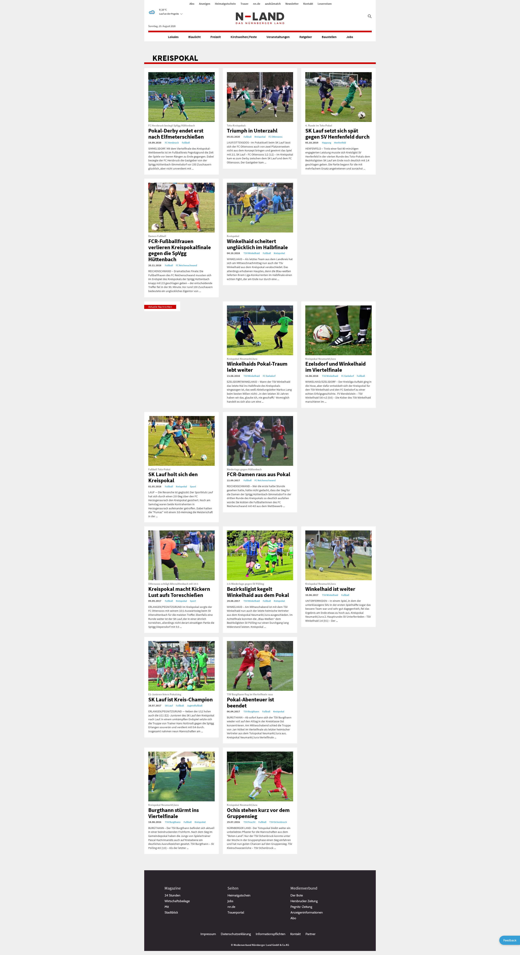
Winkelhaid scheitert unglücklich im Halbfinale (257, 244)
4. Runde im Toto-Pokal (318, 125)
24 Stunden (172, 895)
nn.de (256, 3)
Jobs (349, 37)
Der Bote (296, 895)
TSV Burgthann (251, 711)
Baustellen (329, 37)
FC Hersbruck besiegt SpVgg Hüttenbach (171, 125)
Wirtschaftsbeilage (177, 901)
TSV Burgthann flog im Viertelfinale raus (250, 694)
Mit (167, 907)
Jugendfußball (194, 705)
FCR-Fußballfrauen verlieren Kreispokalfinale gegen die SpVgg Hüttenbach (179, 250)
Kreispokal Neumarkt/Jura (242, 359)
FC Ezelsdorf (269, 375)
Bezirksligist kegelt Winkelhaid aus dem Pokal (258, 591)
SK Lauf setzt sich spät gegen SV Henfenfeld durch (337, 133)
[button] (170, 14)
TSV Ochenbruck (278, 822)
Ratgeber (305, 37)
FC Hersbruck (172, 142)
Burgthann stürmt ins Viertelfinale (173, 812)
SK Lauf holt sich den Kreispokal (173, 477)
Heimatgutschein (225, 3)
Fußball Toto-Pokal (159, 469)
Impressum (208, 934)
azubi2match (273, 3)
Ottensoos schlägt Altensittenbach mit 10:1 (173, 584)
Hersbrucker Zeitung (304, 901)
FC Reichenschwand (186, 265)
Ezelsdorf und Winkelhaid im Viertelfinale (335, 366)
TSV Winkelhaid (252, 253)
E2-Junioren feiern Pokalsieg (164, 694)
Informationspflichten (270, 934)
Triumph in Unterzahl (252, 130)
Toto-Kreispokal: (236, 125)
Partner (310, 934)
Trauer (244, 3)
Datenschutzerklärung (236, 934)
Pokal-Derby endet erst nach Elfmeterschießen (176, 133)
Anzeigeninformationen (306, 912)
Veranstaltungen (278, 37)
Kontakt (308, 3)
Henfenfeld (340, 142)
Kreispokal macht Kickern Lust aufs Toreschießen (179, 591)
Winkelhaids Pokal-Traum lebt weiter (257, 366)
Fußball (186, 142)
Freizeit (215, 37)
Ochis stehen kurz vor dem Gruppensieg (258, 812)
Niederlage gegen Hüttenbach (244, 469)
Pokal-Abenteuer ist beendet (250, 702)
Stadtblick (171, 912)
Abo (192, 3)
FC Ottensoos (275, 136)
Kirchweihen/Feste (244, 37)
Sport (193, 486)
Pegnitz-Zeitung (301, 907)
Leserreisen (325, 3)
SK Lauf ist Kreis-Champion (180, 699)
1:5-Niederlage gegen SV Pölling (245, 584)
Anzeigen (204, 3)
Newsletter (292, 3)
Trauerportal (236, 912)
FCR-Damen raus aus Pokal (258, 474)
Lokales (173, 37)
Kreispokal (260, 136)
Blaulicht (194, 37)
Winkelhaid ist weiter (330, 588)
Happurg (326, 142)
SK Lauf (169, 705)
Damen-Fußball (157, 236)
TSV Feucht (249, 822)
